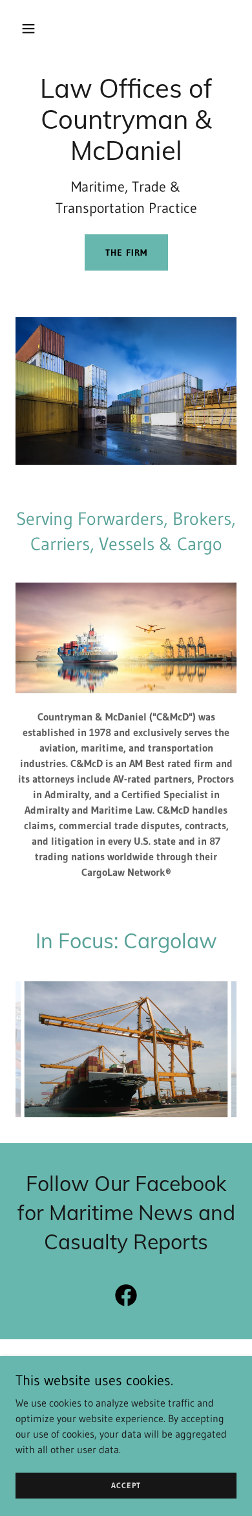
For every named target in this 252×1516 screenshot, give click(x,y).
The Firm (126, 252)
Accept (126, 1485)
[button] (32, 28)
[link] (126, 1297)
